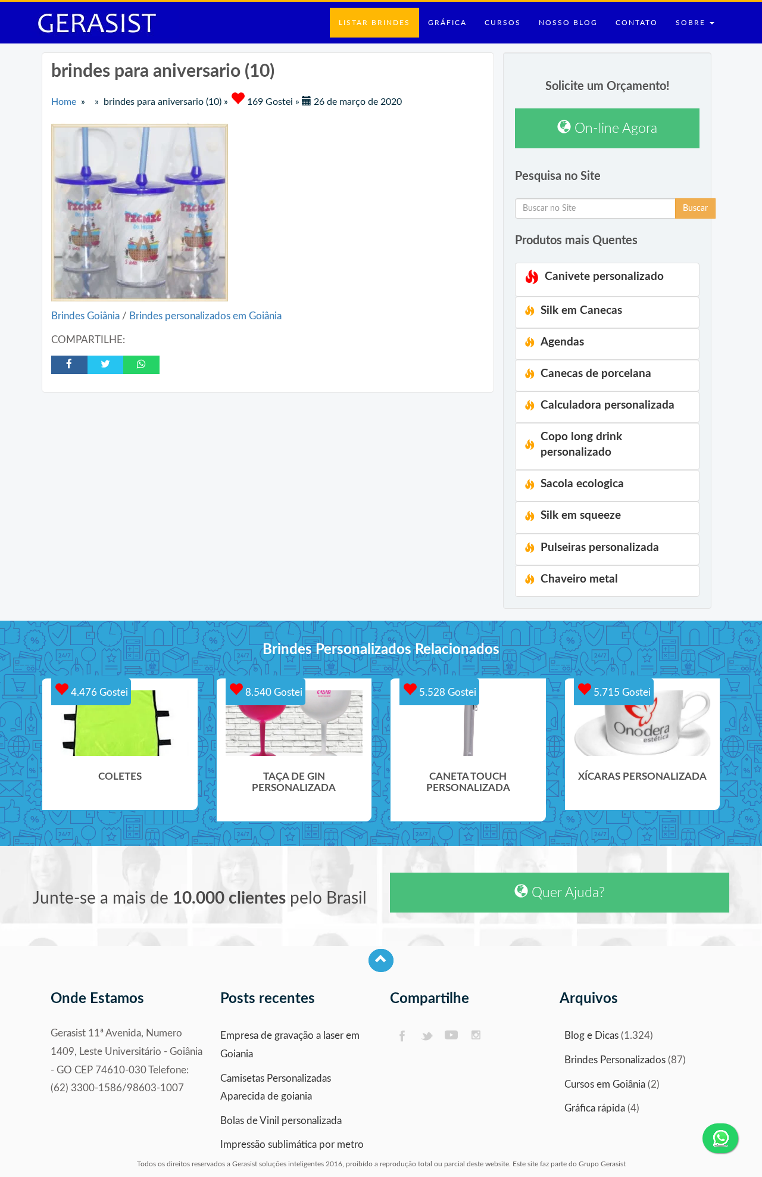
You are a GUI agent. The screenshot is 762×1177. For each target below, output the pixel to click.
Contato (637, 22)
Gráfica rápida (594, 1108)
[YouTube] (451, 1036)
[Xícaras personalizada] (642, 723)
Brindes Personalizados (615, 1060)
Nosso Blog (568, 22)
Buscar (695, 208)
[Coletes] (120, 723)
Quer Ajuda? (566, 892)
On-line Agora (614, 128)
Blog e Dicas (591, 1035)
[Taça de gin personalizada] (294, 723)
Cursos (503, 22)
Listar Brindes (374, 22)
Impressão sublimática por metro (292, 1144)
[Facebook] (401, 1036)
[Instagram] (476, 1036)
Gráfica (447, 22)
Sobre (692, 22)
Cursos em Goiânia (604, 1084)
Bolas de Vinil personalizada (281, 1121)
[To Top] (381, 960)
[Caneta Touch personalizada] (468, 723)
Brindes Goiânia (86, 316)
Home (63, 102)
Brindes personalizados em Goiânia (205, 316)
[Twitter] (426, 1036)
